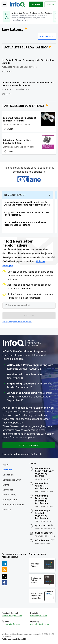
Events (5, 485)
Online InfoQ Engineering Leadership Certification (41, 500)
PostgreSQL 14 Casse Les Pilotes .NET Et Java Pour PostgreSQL (26, 213)
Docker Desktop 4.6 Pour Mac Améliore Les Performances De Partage (25, 223)
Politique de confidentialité (14, 639)
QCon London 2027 (45, 540)
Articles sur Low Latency (24, 106)
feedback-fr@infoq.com (12, 615)
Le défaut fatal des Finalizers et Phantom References (19, 119)
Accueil (5, 464)
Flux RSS (26, 29)
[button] (29, 315)
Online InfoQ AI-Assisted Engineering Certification (43, 514)
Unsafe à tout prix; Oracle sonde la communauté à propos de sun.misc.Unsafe (28, 84)
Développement (15, 194)
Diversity (6, 509)
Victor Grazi (8, 89)
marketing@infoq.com (39, 624)
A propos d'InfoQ (10, 499)
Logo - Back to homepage (17, 4)
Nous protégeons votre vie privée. (17, 322)
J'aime (9, 71)
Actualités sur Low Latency (26, 47)
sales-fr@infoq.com (38, 615)
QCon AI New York (44, 533)
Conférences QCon (11, 480)
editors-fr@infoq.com (11, 624)
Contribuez (7, 489)
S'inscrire (7, 469)
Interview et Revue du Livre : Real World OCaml (17, 141)
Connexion (8, 474)
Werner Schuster (12, 147)
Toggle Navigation (4, 4)
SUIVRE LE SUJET (47, 36)
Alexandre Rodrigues (12, 67)
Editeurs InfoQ (9, 494)
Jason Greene (10, 125)
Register (36, 4)
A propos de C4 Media (13, 504)
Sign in (50, 4)
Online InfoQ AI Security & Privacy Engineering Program (44, 472)
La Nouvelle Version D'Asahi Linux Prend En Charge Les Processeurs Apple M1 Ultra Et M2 (27, 203)
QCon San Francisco (45, 525)
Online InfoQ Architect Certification (41, 486)
